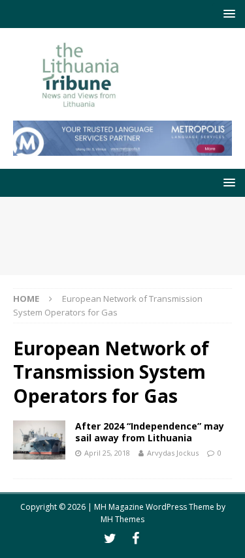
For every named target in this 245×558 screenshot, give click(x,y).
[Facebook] (135, 538)
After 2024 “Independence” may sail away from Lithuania (149, 432)
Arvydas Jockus (173, 453)
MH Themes (122, 519)
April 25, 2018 (107, 453)
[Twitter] (110, 538)
